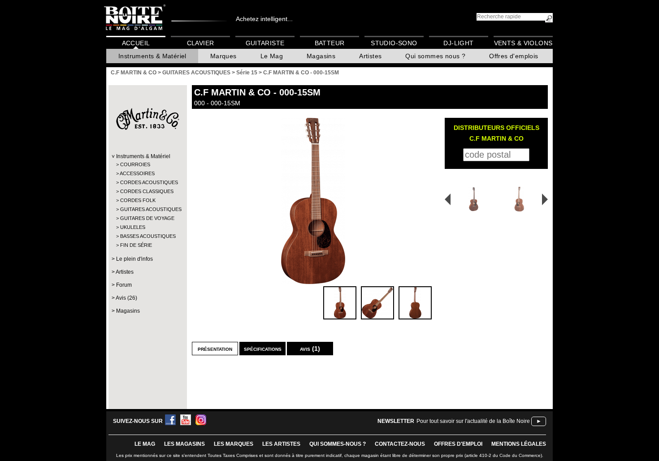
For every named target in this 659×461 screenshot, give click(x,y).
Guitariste (265, 43)
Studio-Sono (394, 43)
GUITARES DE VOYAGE (147, 218)
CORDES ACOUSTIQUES (147, 182)
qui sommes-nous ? (337, 444)
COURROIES (135, 164)
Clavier (200, 43)
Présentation (215, 348)
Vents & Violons (523, 43)
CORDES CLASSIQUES (146, 191)
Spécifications (263, 348)
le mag (144, 444)
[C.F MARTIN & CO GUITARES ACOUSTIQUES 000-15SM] (313, 201)
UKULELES (132, 227)
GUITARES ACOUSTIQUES (147, 209)
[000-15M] (471, 199)
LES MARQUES (233, 444)
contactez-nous (400, 444)
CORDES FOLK (138, 200)
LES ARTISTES (281, 444)
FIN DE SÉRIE (136, 245)
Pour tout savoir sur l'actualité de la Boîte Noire (473, 421)
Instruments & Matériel (152, 56)
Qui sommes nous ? (435, 56)
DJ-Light (458, 43)
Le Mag (271, 56)
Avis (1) (310, 348)
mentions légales (518, 444)
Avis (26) (126, 298)
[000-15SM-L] (521, 199)
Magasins (321, 56)
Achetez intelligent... (264, 18)
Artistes (370, 56)
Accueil (136, 43)
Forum (124, 285)
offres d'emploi (458, 444)
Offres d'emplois (513, 56)
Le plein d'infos (134, 259)
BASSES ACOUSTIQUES (147, 236)
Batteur (330, 43)
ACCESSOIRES (137, 173)
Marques (223, 56)
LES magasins (184, 444)
